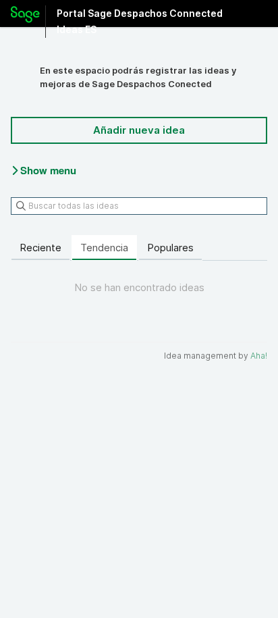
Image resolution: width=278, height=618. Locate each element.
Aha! (258, 356)
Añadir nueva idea (139, 130)
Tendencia (104, 247)
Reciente (40, 247)
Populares (170, 247)
